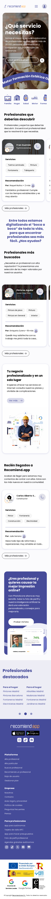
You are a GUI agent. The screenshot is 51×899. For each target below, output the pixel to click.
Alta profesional (12, 759)
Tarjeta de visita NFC (14, 829)
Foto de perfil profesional (16, 838)
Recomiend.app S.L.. (19, 895)
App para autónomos (15, 825)
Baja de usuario (12, 776)
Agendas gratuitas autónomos (19, 842)
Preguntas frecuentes (15, 809)
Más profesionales (14, 208)
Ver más (13, 400)
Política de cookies (13, 805)
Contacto (9, 797)
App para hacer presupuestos (19, 834)
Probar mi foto (21, 621)
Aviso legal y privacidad (16, 801)
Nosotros (9, 792)
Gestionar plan (12, 780)
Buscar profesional (13, 767)
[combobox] (22, 60)
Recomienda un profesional (18, 772)
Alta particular (11, 763)
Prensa (8, 813)
